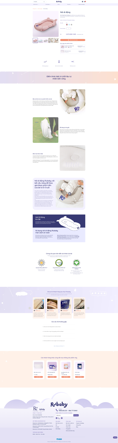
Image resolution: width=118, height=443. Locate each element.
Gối (58, 4)
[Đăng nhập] (82, 2)
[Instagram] (62, 418)
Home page (40, 8)
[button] (88, 308)
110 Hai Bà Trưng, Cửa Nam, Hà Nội (45, 429)
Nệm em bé (35, 4)
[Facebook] (57, 418)
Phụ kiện (68, 4)
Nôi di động (47, 4)
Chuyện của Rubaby (81, 4)
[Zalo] (59, 418)
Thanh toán (68, 426)
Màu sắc (65, 47)
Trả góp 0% (68, 428)
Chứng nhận (78, 425)
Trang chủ (34, 8)
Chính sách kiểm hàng (70, 430)
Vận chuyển (68, 425)
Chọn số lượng (62, 28)
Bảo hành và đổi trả (70, 423)
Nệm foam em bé (59, 423)
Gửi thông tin (76, 415)
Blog (77, 426)
